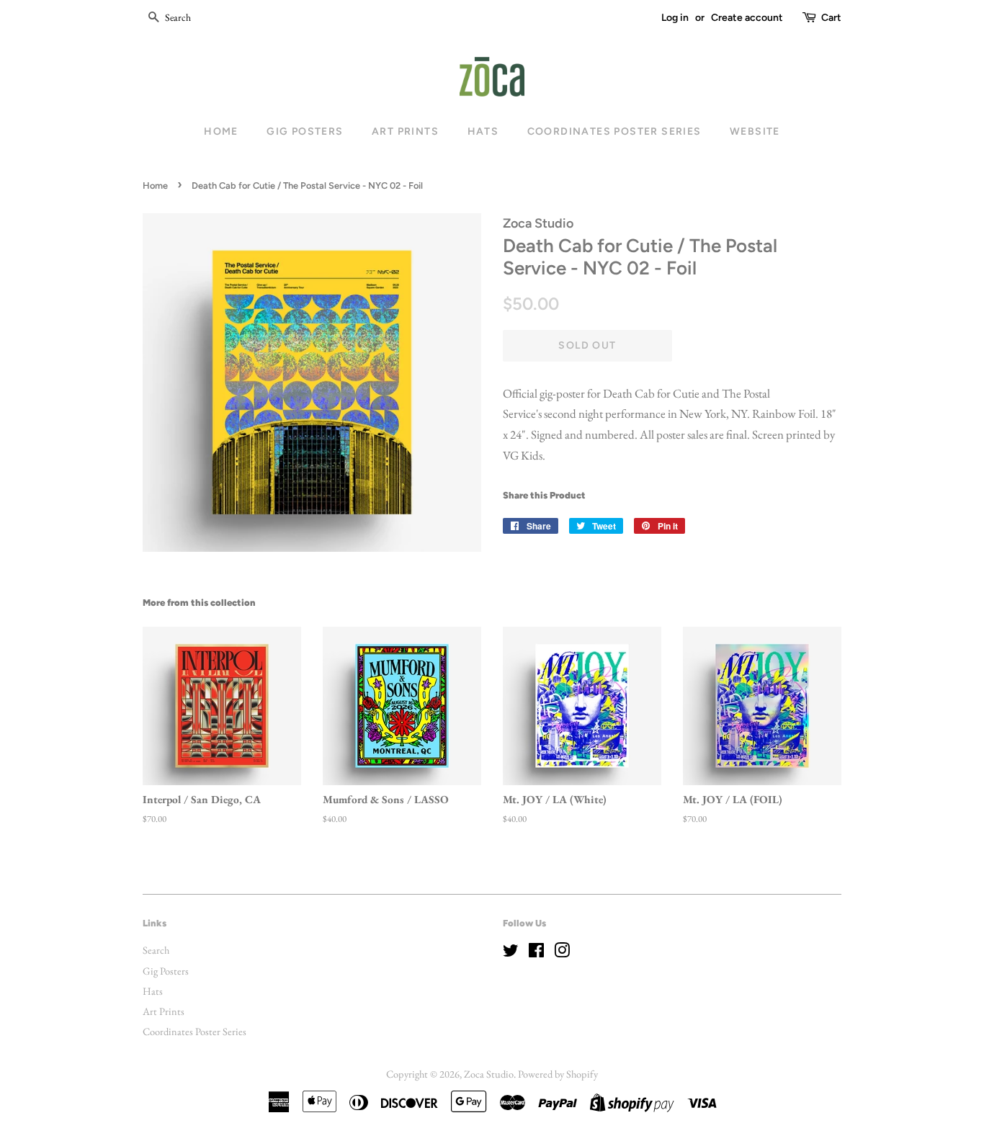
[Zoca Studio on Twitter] (511, 953)
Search (156, 950)
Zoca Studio (489, 1074)
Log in (675, 18)
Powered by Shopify (558, 1074)
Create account (747, 18)
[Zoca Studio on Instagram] (562, 953)
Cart (831, 18)
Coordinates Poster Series (614, 131)
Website (755, 131)
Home (221, 131)
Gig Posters (305, 131)
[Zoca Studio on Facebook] (536, 953)
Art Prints (405, 131)
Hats (483, 131)
